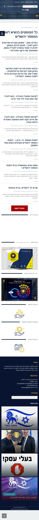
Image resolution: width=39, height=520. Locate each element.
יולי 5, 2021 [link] (35, 54)
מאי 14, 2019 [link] (34, 171)
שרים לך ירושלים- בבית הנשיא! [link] (23, 187)
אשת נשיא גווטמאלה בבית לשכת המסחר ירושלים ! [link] (22, 166)
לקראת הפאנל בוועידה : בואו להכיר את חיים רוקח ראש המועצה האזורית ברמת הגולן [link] (20, 119)
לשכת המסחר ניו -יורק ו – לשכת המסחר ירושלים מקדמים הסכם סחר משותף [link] (21, 143)
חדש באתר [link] (34, 403)
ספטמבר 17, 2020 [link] (33, 80)
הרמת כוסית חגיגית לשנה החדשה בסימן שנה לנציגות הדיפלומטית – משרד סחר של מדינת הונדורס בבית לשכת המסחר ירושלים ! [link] (21, 72)
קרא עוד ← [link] (35, 62)
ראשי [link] (36, 27)
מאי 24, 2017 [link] (34, 191)
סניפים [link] (22, 2)
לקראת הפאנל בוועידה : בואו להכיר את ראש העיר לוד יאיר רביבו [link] (21, 97)
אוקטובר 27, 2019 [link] (33, 125)
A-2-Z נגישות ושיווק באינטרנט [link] (19, 507)
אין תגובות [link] (24, 54)
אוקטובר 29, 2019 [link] (33, 102)
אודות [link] (35, 2)
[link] (2, 33)
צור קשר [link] (17, 2)
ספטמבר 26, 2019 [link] (33, 149)
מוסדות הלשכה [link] (29, 2)
